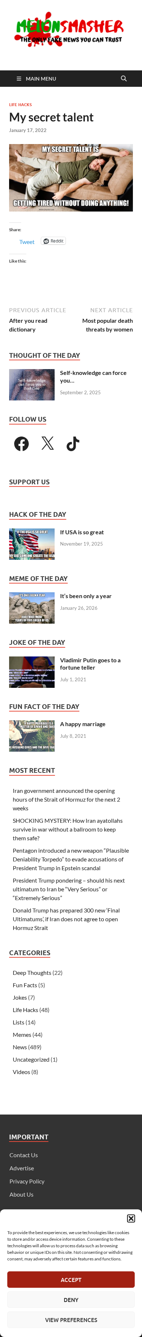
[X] (47, 444)
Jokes (20, 997)
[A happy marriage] (32, 724)
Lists (18, 1022)
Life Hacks (20, 104)
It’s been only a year (86, 595)
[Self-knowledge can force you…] (32, 373)
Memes (22, 1034)
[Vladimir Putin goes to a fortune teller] (32, 660)
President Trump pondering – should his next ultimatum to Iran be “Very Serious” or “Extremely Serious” (69, 889)
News (20, 1046)
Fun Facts (25, 984)
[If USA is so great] (32, 532)
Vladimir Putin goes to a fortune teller (90, 663)
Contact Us (23, 1154)
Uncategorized (31, 1059)
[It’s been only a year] (32, 596)
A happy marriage (83, 723)
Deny (71, 1300)
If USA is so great (82, 531)
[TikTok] (73, 444)
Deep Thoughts (32, 972)
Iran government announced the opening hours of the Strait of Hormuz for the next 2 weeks (66, 799)
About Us (21, 1194)
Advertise (21, 1167)
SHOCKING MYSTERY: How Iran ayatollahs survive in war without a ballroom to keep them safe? (68, 829)
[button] (131, 1218)
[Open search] (123, 78)
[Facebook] (21, 444)
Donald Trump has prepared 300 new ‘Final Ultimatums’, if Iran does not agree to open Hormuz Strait (66, 919)
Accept (71, 1279)
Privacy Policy (26, 1181)
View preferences (71, 1320)
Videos (21, 1071)
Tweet (27, 241)
